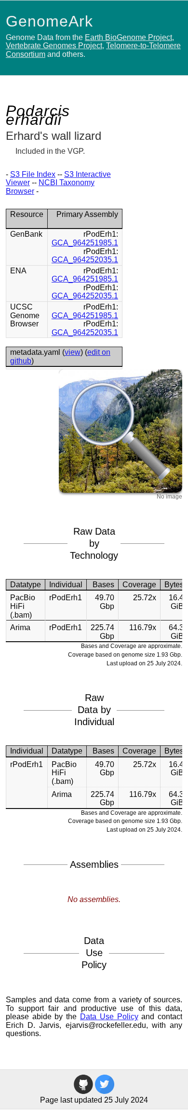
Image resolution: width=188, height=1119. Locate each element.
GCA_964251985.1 (85, 243)
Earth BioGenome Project (128, 37)
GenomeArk (49, 21)
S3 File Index (32, 174)
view (73, 352)
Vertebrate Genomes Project (54, 45)
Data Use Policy (109, 1016)
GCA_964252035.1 (85, 260)
